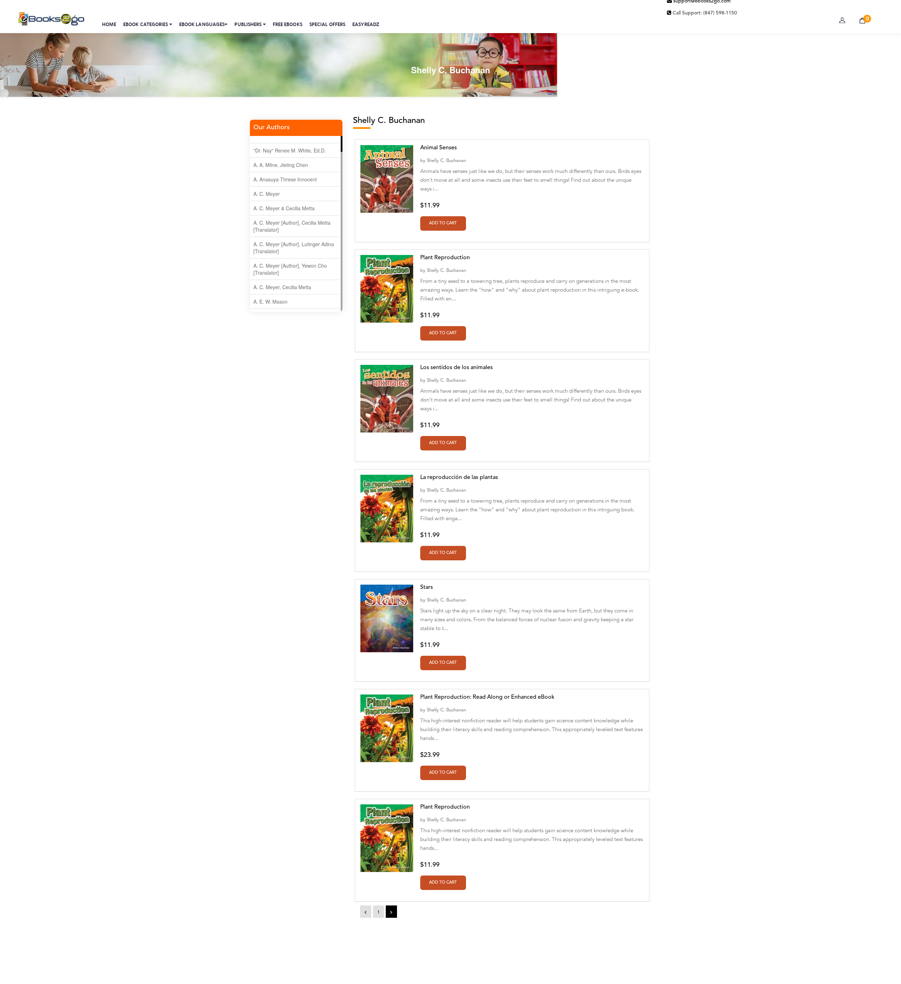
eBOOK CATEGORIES (146, 24)
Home (109, 24)
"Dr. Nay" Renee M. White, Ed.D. (289, 150)
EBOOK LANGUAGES (202, 24)
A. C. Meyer (266, 193)
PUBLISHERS (248, 24)
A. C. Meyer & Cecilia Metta (284, 208)
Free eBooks (287, 24)
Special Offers (327, 24)
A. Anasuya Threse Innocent (285, 179)
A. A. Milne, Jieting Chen (280, 164)
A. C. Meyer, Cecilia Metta (282, 287)
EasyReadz (365, 24)
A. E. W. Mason (270, 301)
